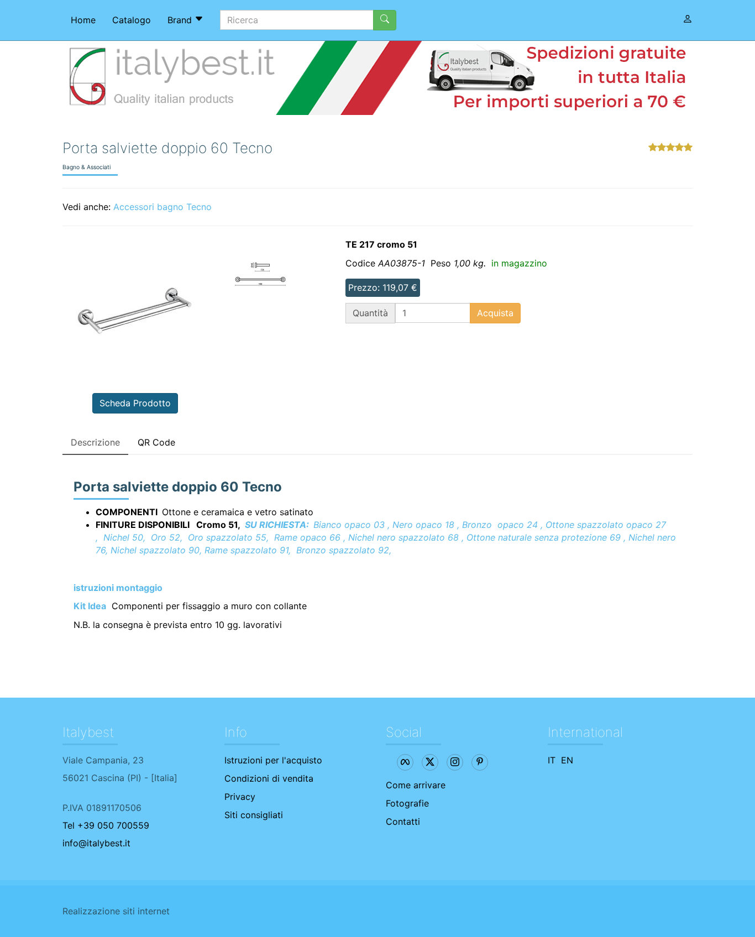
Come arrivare (415, 785)
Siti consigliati (253, 814)
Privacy (239, 796)
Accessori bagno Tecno (162, 206)
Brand (181, 19)
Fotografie (407, 803)
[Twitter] (430, 762)
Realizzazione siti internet (116, 911)
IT (551, 760)
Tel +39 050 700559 (105, 825)
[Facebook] (405, 762)
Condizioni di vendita (268, 778)
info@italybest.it (96, 843)
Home (83, 19)
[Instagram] (455, 762)
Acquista (495, 312)
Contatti (403, 821)
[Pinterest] (479, 762)
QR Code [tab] (156, 442)
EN (567, 760)
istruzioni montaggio (118, 587)
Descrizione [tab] (95, 442)
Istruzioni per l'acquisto (273, 760)
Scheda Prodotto (135, 403)
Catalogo (131, 19)
